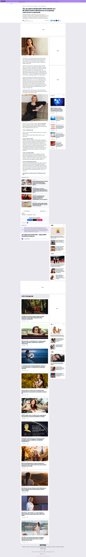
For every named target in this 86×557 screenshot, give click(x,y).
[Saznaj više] (63, 225)
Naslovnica (24, 6)
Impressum (33, 551)
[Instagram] (43, 554)
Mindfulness (36, 6)
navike (34, 214)
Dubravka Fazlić (29, 214)
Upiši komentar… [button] (27, 238)
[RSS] (45, 554)
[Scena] (44, 549)
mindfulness (24, 214)
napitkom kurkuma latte (34, 79)
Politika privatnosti (49, 551)
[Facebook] (41, 554)
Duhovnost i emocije (30, 6)
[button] (47, 20)
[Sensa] (3, 1)
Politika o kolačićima (38, 551)
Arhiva (53, 551)
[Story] (42, 549)
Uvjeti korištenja (44, 551)
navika (28, 58)
